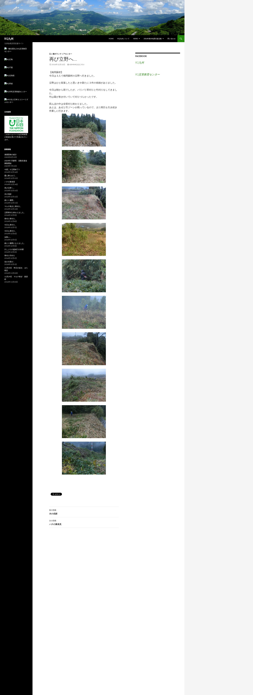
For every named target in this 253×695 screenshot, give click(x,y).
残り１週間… (9, 200)
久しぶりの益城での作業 (14, 249)
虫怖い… (7, 237)
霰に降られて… (10, 175)
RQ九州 (8, 38)
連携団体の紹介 (10, 154)
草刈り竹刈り (9, 255)
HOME (111, 39)
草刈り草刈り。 (10, 219)
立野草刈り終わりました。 (14, 212)
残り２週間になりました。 (14, 243)
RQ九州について (123, 39)
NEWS (135, 39)
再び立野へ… (9, 188)
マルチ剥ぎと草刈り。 (13, 206)
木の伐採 (53, 512)
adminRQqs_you (76, 64)
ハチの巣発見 (55, 522)
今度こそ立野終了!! (12, 169)
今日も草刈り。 (10, 225)
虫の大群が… (9, 262)
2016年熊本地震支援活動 (153, 39)
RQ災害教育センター (147, 74)
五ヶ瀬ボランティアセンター (60, 54)
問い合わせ (171, 39)
